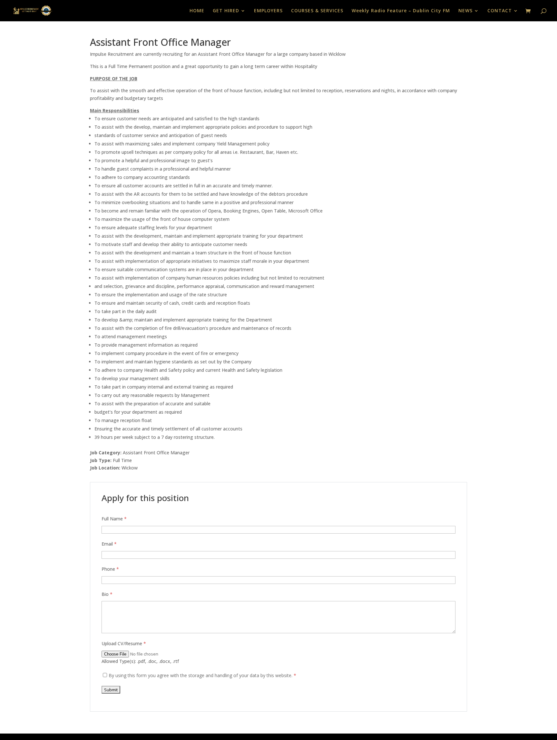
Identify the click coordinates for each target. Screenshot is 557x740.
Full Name (114, 519)
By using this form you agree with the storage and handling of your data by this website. (202, 675)
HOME (197, 11)
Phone (110, 569)
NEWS (465, 11)
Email (109, 544)
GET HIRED (226, 11)
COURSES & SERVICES (317, 11)
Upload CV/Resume (124, 643)
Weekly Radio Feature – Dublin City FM (401, 11)
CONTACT (499, 11)
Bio (107, 594)
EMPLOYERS (268, 11)
